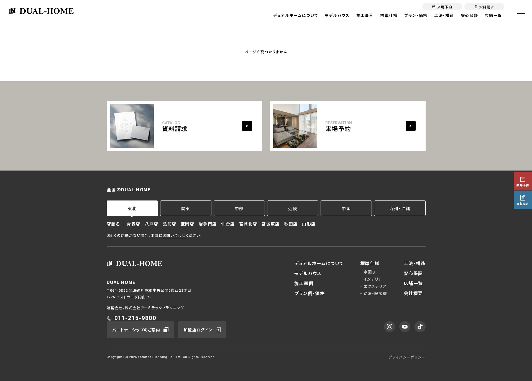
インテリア (373, 279)
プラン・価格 (416, 15)
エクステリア (375, 286)
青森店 (133, 224)
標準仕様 (389, 15)
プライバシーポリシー (407, 357)
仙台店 (228, 224)
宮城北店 (248, 224)
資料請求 (522, 204)
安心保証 (469, 15)
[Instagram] (389, 326)
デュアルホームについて (295, 15)
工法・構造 (444, 15)
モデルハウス (337, 15)
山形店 (309, 224)
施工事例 (365, 15)
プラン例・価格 (309, 293)
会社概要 (413, 293)
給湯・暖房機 (375, 293)
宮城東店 (271, 224)
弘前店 (169, 224)
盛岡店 (187, 224)
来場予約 (522, 185)
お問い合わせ (174, 235)
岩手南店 (208, 224)
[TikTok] (420, 326)
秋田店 (291, 224)
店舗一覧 (493, 15)
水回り (370, 272)
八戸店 (151, 224)
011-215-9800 (135, 318)
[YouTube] (404, 326)
